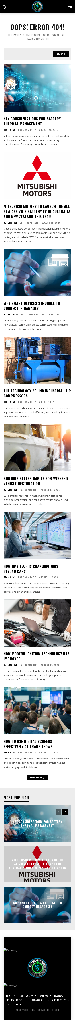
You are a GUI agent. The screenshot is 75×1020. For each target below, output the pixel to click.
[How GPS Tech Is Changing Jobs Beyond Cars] (37, 535)
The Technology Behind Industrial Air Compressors (37, 393)
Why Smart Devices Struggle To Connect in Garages (32, 306)
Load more (36, 777)
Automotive (10, 223)
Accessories (11, 314)
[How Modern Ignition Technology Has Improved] (37, 623)
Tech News (10, 130)
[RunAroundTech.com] (37, 6)
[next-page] (65, 812)
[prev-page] (58, 812)
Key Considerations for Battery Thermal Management (32, 121)
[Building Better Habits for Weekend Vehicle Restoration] (37, 447)
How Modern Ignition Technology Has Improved (37, 656)
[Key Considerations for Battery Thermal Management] (37, 88)
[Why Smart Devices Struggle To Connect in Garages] (37, 272)
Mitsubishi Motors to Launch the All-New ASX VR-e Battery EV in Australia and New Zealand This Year (37, 211)
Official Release (29, 222)
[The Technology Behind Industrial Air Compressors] (37, 360)
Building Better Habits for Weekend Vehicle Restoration (36, 481)
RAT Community (27, 129)
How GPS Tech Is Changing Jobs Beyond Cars (31, 568)
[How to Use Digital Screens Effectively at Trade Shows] (37, 710)
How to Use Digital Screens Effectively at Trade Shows (28, 744)
